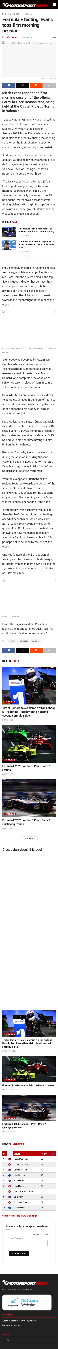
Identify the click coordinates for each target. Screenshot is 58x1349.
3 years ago (28, 37)
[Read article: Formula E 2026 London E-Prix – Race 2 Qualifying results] (29, 798)
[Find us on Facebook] (3, 1340)
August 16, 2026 (10, 1051)
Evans (12, 641)
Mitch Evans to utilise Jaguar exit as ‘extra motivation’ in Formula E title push (37, 244)
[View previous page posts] (26, 257)
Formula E (28, 14)
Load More (29, 839)
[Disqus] (29, 892)
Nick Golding (11, 37)
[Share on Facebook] (8, 85)
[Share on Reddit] (36, 85)
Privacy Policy (28, 1321)
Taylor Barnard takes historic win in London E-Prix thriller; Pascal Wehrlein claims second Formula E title (29, 711)
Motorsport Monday (12, 1325)
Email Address (16, 1238)
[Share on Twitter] (22, 85)
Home (4, 14)
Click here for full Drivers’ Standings (19, 1216)
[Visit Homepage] (25, 4)
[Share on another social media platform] (49, 85)
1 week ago (25, 235)
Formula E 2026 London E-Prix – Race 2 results (28, 1085)
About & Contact (10, 1321)
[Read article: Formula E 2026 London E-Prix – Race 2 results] (29, 744)
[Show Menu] (54, 4)
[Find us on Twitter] (8, 1340)
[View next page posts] (32, 257)
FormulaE (23, 641)
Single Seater (15, 14)
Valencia (36, 641)
